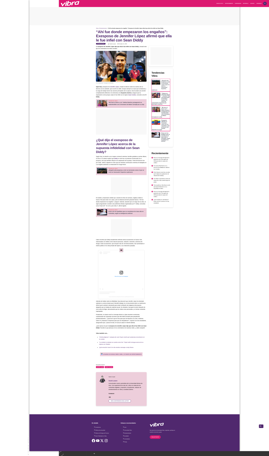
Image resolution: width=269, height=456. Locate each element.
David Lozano (112, 43)
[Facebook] (93, 440)
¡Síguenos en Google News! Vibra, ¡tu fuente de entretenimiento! (122, 354)
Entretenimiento (103, 28)
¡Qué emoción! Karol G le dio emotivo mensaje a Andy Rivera (116, 347)
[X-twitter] (102, 440)
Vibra (97, 28)
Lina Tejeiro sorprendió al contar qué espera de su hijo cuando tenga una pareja (162, 180)
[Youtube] (97, 440)
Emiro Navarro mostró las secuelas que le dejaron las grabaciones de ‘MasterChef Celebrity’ (162, 174)
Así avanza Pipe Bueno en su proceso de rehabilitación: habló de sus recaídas (161, 167)
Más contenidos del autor (120, 401)
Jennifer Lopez (100, 367)
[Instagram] (106, 440)
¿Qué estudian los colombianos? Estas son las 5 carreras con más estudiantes (161, 201)
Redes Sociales (109, 367)
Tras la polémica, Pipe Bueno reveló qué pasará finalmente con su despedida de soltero (162, 186)
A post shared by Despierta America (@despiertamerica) (121, 296)
